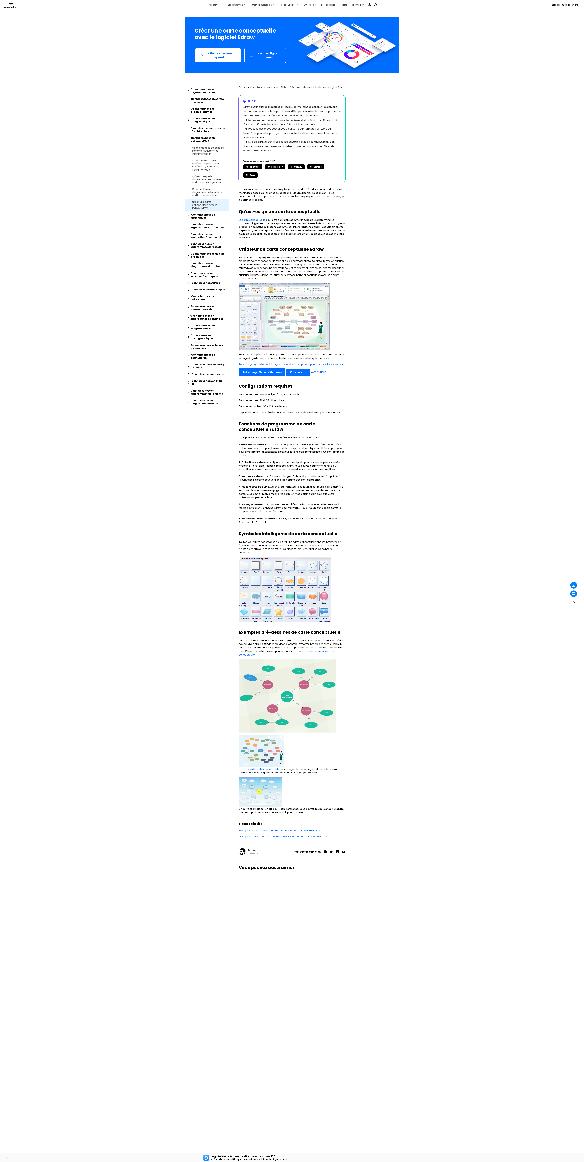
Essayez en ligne (338, 600)
